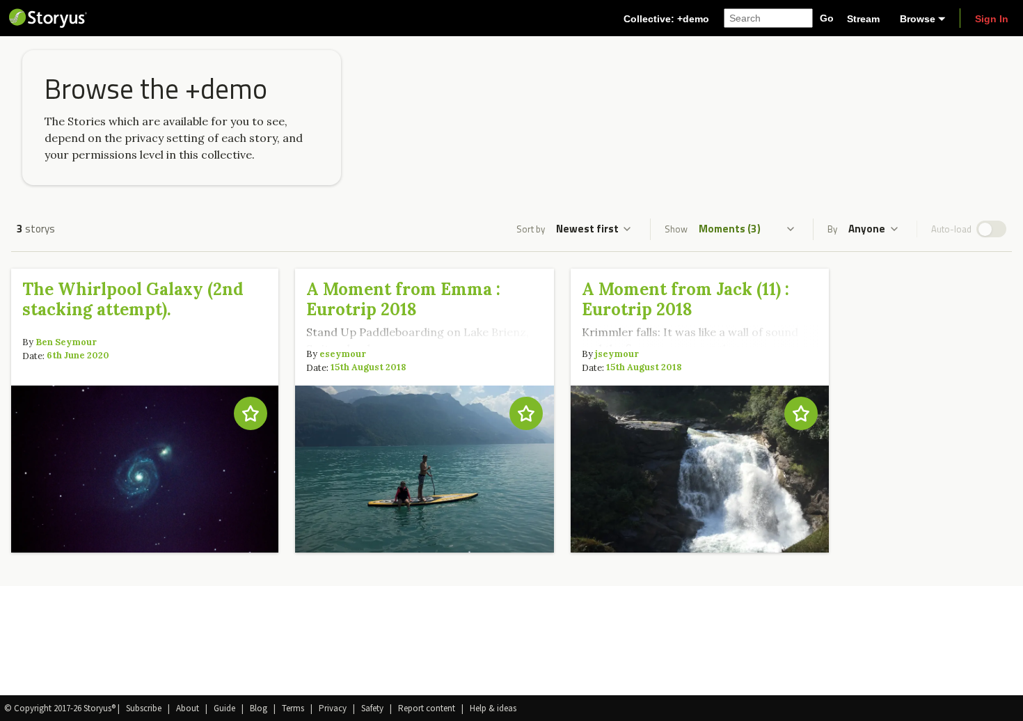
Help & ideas (493, 708)
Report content (426, 708)
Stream (863, 18)
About (187, 708)
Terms (293, 708)
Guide (224, 708)
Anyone (866, 229)
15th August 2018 (368, 368)
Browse (917, 18)
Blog (258, 708)
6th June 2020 (78, 356)
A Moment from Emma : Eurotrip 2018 (403, 299)
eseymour (342, 354)
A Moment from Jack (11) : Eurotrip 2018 (685, 299)
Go (827, 18)
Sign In (991, 18)
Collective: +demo (666, 18)
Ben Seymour (66, 342)
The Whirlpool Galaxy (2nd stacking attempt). (133, 299)
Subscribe (143, 708)
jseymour (617, 354)
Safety (372, 708)
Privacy (333, 708)
